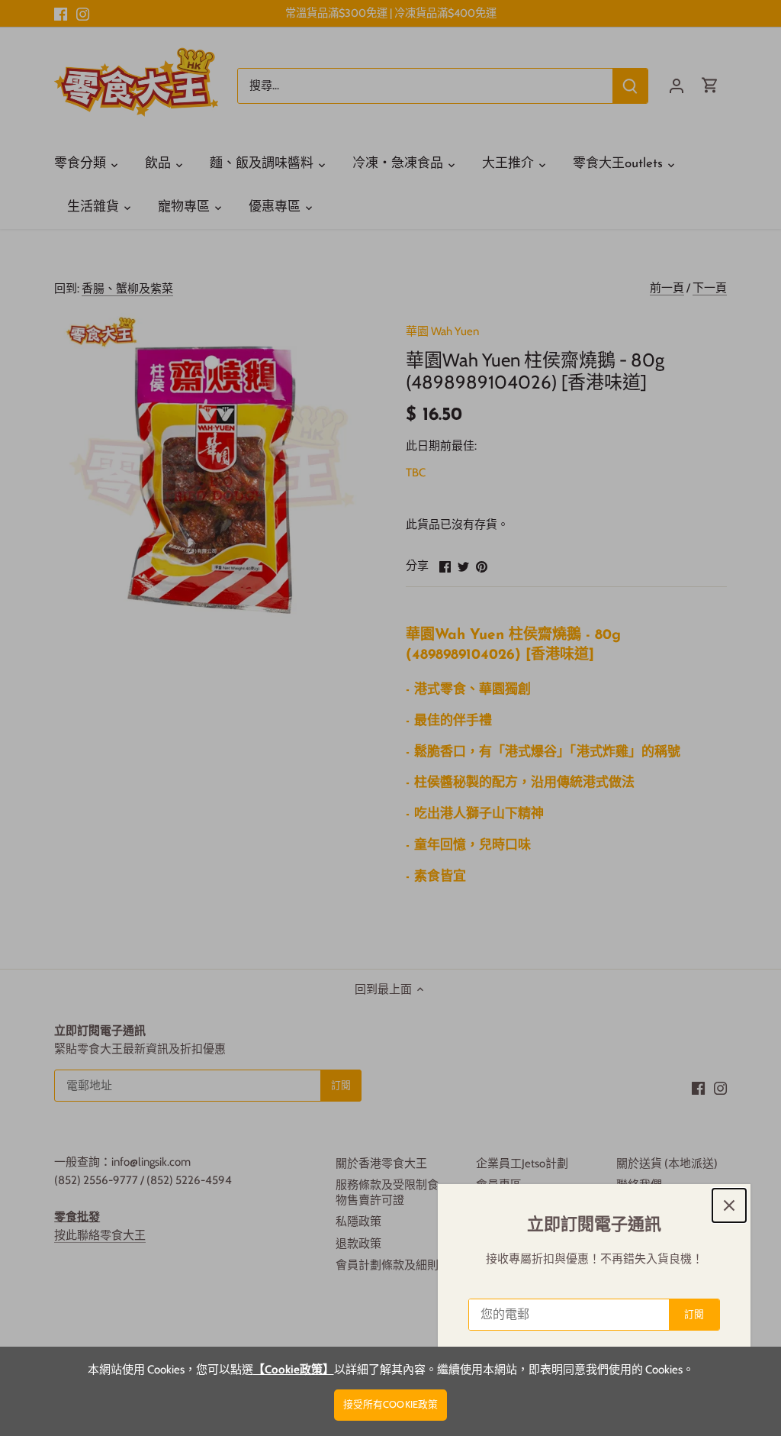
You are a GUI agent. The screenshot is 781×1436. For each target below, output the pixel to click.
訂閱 (694, 1314)
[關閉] (729, 1205)
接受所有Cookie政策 (391, 1404)
